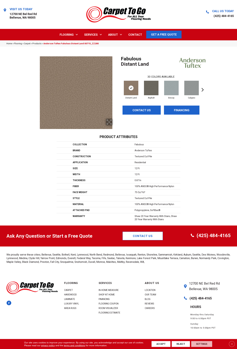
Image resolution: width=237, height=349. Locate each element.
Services (91, 34)
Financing (181, 110)
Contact (135, 34)
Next (202, 84)
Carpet (27, 43)
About (113, 34)
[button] (77, 34)
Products (36, 43)
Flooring (67, 34)
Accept (161, 344)
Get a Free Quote (164, 34)
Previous (119, 84)
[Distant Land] (131, 88)
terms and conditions (74, 345)
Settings (201, 344)
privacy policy (48, 345)
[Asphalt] (151, 88)
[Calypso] (191, 88)
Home (9, 43)
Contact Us (142, 110)
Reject (181, 344)
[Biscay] (171, 88)
